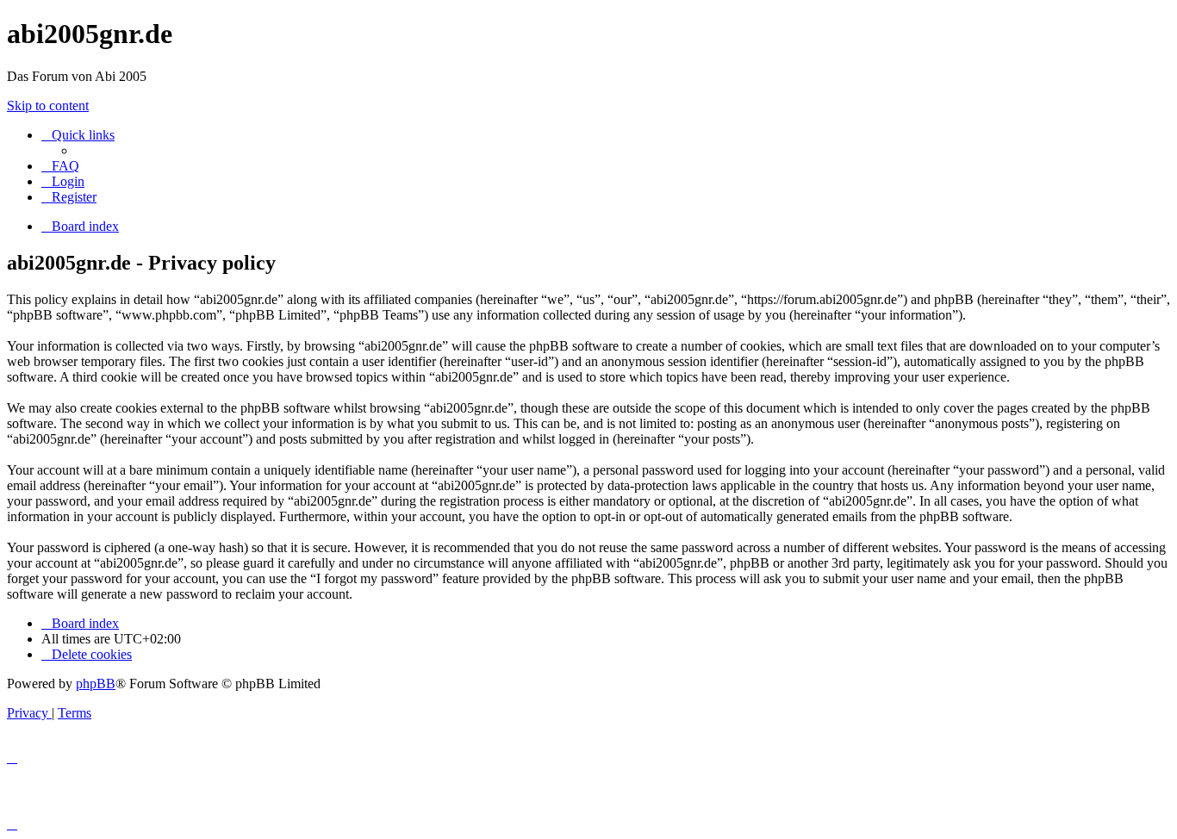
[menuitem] (60, 165)
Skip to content (48, 105)
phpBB (95, 683)
